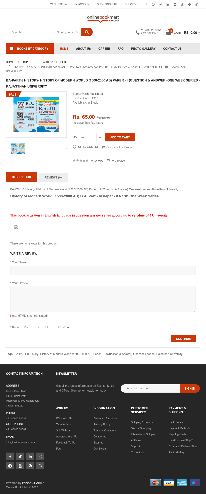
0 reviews (97, 160)
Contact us (100, 436)
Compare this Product (120, 147)
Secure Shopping (141, 428)
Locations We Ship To (181, 440)
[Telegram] (175, 4)
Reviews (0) (53, 177)
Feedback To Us (65, 442)
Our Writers (137, 452)
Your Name (19, 262)
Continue (183, 339)
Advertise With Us (66, 436)
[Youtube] (182, 4)
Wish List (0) (58, 4)
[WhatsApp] (197, 4)
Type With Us (64, 424)
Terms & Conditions (105, 430)
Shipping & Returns (142, 422)
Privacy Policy (102, 424)
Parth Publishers (54, 62)
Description (21, 177)
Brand (27, 62)
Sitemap (98, 442)
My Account (82, 4)
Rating (16, 327)
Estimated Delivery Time (183, 446)
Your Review (20, 283)
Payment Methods (179, 428)
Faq (58, 448)
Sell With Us (63, 430)
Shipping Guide (177, 434)
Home (10, 62)
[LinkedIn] (168, 4)
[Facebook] (146, 4)
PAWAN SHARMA (33, 483)
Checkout (132, 4)
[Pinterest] (189, 4)
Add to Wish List (87, 147)
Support (135, 446)
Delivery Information (105, 418)
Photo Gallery (176, 452)
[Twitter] (160, 4)
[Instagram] (153, 4)
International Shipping (143, 434)
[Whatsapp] (40, 465)
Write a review (116, 160)
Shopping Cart (108, 4)
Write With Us (64, 418)
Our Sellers (100, 448)
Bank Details (176, 422)
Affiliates (136, 440)
